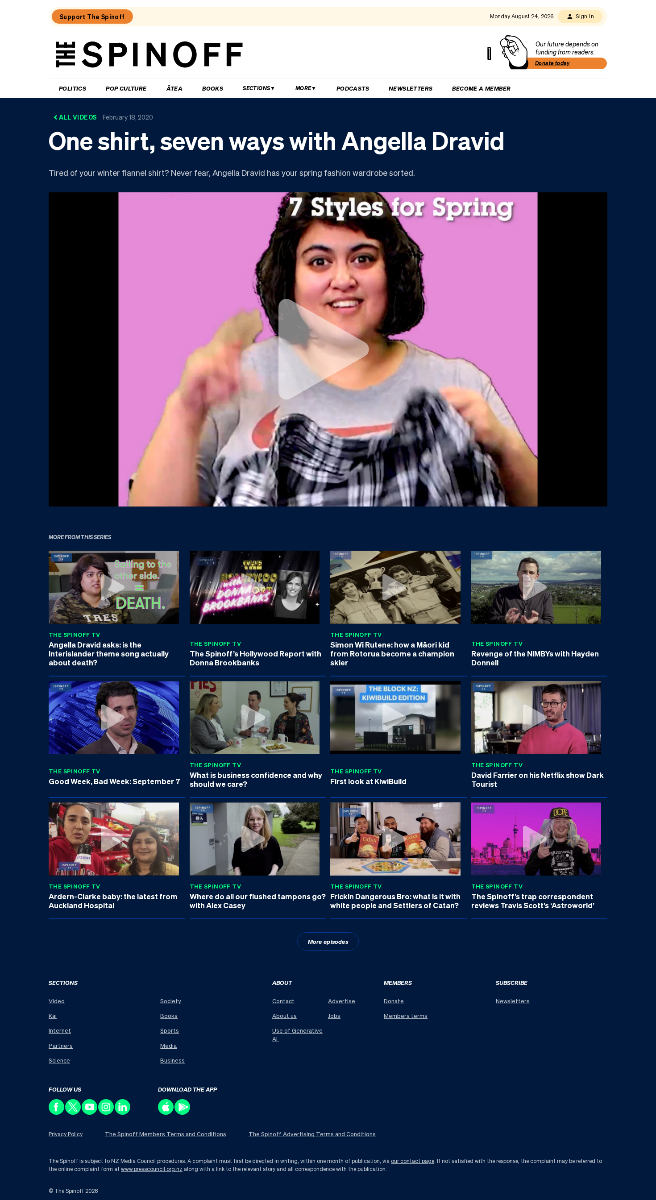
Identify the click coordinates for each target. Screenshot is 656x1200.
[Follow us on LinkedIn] (123, 1112)
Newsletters (410, 88)
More (303, 88)
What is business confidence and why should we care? (256, 779)
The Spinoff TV (74, 634)
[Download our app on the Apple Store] (166, 1112)
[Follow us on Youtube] (90, 1112)
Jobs (334, 1015)
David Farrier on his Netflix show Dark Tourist (537, 779)
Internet (60, 1030)
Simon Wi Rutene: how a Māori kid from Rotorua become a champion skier (392, 653)
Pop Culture (126, 88)
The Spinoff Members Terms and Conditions (165, 1134)
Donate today (552, 63)
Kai (53, 1015)
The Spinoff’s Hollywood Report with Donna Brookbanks (255, 658)
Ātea (174, 88)
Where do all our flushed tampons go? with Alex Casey (258, 900)
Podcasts (352, 88)
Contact (283, 1001)
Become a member (481, 88)
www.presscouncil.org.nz (152, 1169)
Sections (256, 88)
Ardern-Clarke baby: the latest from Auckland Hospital (113, 900)
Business (172, 1060)
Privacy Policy (66, 1134)
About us (284, 1015)
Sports (169, 1030)
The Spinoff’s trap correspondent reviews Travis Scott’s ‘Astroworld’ (532, 900)
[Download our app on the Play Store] (182, 1112)
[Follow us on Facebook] (57, 1112)
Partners (61, 1045)
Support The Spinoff (92, 16)
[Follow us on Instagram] (106, 1112)
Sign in (585, 16)
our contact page (412, 1161)
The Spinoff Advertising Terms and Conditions (312, 1134)
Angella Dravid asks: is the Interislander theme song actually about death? (109, 653)
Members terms (406, 1015)
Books (212, 88)
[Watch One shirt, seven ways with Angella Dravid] (328, 349)
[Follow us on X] (73, 1112)
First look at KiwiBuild (368, 780)
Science (59, 1060)
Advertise (341, 1001)
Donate (394, 1001)
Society (170, 1001)
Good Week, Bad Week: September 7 (114, 780)
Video (57, 1001)
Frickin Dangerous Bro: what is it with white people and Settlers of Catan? (395, 900)
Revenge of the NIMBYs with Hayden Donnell (535, 658)
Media (168, 1045)
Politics (72, 88)
